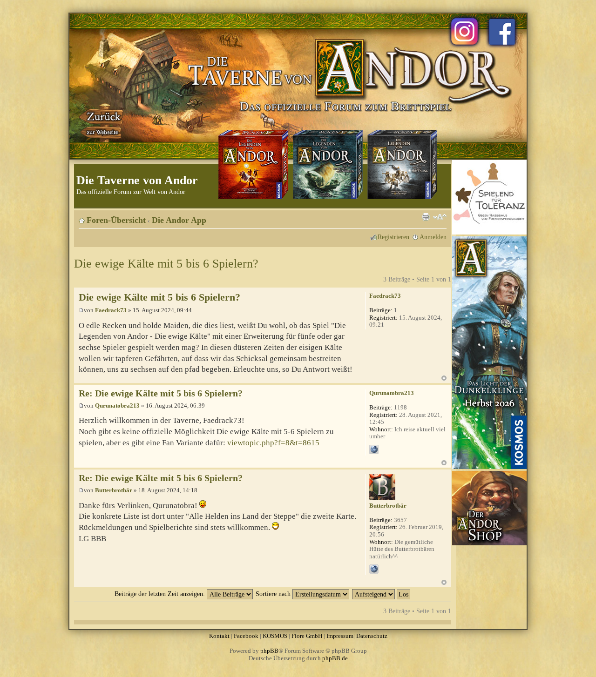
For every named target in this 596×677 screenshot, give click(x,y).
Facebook (246, 635)
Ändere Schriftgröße (440, 217)
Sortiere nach (274, 593)
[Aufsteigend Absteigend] (381, 593)
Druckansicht (425, 217)
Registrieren (393, 237)
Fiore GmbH (306, 635)
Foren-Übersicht (116, 220)
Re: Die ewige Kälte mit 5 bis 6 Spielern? (161, 393)
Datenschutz (371, 635)
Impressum (339, 635)
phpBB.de (335, 658)
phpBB (269, 650)
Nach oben (444, 378)
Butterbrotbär (113, 490)
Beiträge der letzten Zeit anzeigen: (161, 593)
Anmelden (433, 237)
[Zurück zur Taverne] (102, 122)
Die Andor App (179, 220)
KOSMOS (275, 635)
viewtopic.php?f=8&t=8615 (273, 442)
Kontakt (219, 635)
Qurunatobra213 (117, 405)
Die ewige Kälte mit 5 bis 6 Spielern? (166, 263)
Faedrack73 (111, 310)
